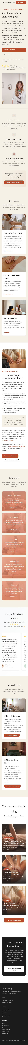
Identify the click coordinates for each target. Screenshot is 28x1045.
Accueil (3, 1023)
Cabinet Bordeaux (6, 1031)
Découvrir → (7, 332)
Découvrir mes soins (9, 55)
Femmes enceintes (6, 1010)
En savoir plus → (8, 251)
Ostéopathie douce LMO (7, 1000)
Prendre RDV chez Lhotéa (12, 786)
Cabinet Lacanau (6, 1029)
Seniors (3, 1014)
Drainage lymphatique (7, 1002)
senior (11, 440)
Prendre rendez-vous (10, 49)
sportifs (23, 446)
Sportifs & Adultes (6, 1016)
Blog (3, 1027)
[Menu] (13, 2)
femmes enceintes (14, 446)
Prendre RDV (21, 2)
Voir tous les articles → (14, 920)
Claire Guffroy (7, 2)
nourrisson (5, 440)
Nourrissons (4, 1012)
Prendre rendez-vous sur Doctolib (14, 969)
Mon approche (5, 1025)
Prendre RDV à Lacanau (12, 735)
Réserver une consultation (14, 182)
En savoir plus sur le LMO (12, 460)
